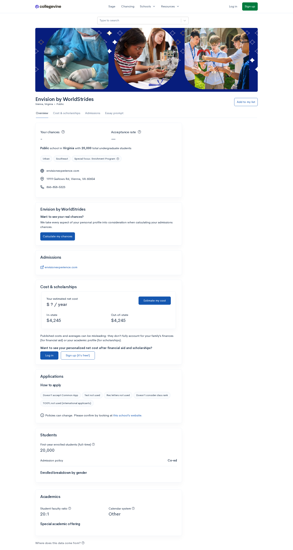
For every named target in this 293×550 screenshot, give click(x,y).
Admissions (92, 113)
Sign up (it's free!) (78, 355)
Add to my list (246, 102)
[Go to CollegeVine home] (48, 6)
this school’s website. (127, 415)
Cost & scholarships (66, 113)
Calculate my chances (57, 236)
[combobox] (99, 20)
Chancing (127, 6)
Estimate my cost (155, 300)
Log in (233, 6)
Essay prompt (114, 113)
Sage (111, 6)
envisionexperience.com (62, 170)
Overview (42, 113)
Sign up (250, 6)
